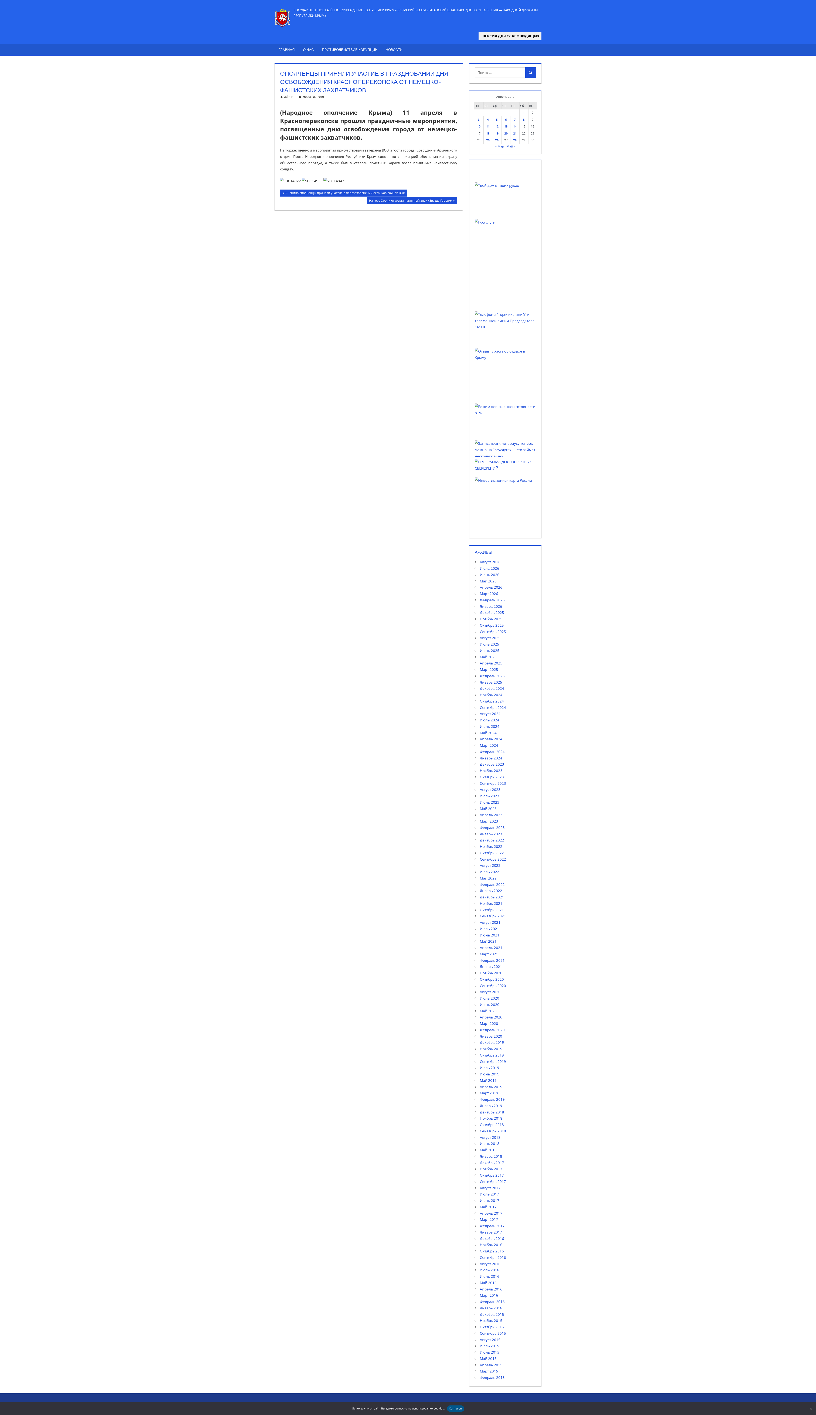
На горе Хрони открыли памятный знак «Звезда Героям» (410, 201)
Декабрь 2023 (492, 764)
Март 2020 (489, 1023)
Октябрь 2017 (492, 1175)
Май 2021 (488, 941)
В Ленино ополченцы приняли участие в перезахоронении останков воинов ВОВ (344, 194)
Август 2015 (490, 1339)
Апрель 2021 (491, 947)
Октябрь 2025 (492, 625)
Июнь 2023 (489, 802)
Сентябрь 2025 (493, 631)
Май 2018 (488, 1149)
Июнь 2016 (489, 1276)
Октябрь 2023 (492, 777)
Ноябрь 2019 (491, 1048)
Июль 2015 (489, 1345)
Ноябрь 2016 (491, 1244)
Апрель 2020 (491, 1017)
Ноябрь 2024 (491, 694)
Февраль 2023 (492, 827)
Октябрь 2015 (492, 1326)
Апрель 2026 (491, 587)
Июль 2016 (489, 1270)
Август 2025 (490, 637)
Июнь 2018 (489, 1143)
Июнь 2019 (489, 1074)
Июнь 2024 (489, 726)
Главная (287, 49)
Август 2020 (490, 991)
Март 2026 (489, 593)
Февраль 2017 (492, 1225)
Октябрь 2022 (492, 852)
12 (497, 126)
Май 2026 (488, 581)
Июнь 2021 (489, 935)
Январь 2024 (491, 758)
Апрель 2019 (491, 1086)
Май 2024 (488, 732)
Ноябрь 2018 (491, 1118)
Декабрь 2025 (492, 612)
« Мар (499, 146)
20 (506, 133)
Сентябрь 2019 (493, 1061)
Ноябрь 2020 (491, 972)
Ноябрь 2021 (491, 903)
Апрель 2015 (491, 1365)
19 (497, 133)
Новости (394, 49)
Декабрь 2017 (492, 1162)
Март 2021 (489, 954)
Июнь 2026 (489, 574)
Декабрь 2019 (492, 1042)
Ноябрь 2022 (491, 846)
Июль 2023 (489, 795)
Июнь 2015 (489, 1352)
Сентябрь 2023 (493, 783)
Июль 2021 (489, 928)
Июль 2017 (489, 1194)
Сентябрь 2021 (493, 916)
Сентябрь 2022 (493, 859)
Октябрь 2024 (492, 701)
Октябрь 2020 (492, 979)
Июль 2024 (489, 720)
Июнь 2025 (489, 650)
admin (288, 97)
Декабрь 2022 (492, 840)
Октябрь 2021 (492, 909)
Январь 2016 (491, 1308)
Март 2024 (489, 745)
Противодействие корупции (350, 49)
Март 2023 (489, 821)
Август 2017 (490, 1188)
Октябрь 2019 (492, 1055)
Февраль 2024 (492, 751)
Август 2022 (490, 865)
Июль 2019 (489, 1067)
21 (515, 133)
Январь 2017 (491, 1232)
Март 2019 (489, 1093)
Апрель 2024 (491, 739)
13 (506, 126)
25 (488, 140)
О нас (308, 49)
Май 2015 (488, 1358)
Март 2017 (489, 1219)
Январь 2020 (491, 1036)
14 (515, 126)
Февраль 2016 (492, 1301)
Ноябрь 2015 (491, 1320)
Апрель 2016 (491, 1289)
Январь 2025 (491, 682)
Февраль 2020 (492, 1029)
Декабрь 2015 (492, 1314)
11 (488, 126)
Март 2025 (489, 669)
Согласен (455, 1408)
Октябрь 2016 (492, 1251)
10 (478, 126)
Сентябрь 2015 (493, 1333)
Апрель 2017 (491, 1213)
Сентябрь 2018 (493, 1131)
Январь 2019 (491, 1105)
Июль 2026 (489, 568)
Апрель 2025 (491, 663)
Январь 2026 (491, 606)
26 (497, 140)
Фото (320, 97)
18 (488, 133)
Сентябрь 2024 (493, 707)
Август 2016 (490, 1263)
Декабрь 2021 (492, 897)
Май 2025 (488, 656)
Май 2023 (488, 808)
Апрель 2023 (491, 814)
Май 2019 (488, 1080)
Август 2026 (490, 561)
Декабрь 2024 (492, 688)
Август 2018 (490, 1137)
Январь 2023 (491, 833)
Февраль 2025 (492, 675)
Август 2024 (490, 713)
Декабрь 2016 (492, 1238)
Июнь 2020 (489, 1004)
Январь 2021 (491, 966)
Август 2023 (490, 789)
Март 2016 (489, 1295)
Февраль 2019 (492, 1099)
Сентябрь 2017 (493, 1181)
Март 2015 (489, 1371)
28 (515, 140)
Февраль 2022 (492, 884)
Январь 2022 (491, 890)
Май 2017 (488, 1206)
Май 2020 (488, 1010)
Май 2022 (488, 878)
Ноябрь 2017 (491, 1168)
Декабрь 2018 (492, 1112)
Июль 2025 (489, 644)
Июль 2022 (489, 871)
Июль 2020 (489, 998)
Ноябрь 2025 (491, 618)
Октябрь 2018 (492, 1124)
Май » (511, 146)
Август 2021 (490, 922)
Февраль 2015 (492, 1377)
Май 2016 (488, 1282)
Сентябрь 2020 (493, 985)
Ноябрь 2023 (491, 770)
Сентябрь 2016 (493, 1257)
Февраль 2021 (492, 960)
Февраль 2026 (492, 600)
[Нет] (811, 1409)
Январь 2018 (491, 1156)
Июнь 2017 (489, 1200)
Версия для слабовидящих (510, 36)
